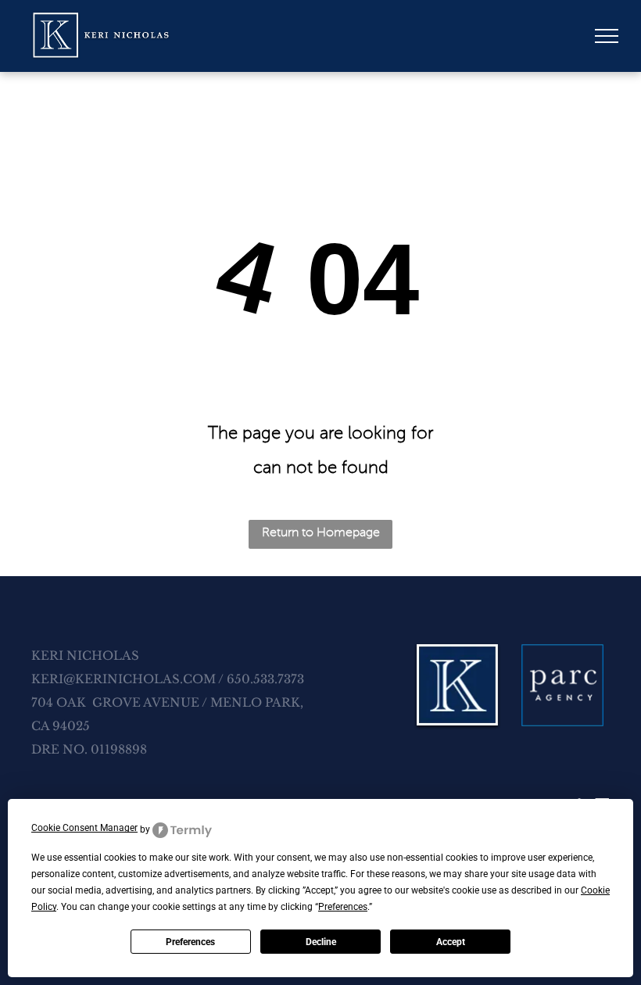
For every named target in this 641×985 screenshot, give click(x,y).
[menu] (606, 36)
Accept (450, 942)
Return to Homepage (321, 532)
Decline (321, 942)
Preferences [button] (342, 906)
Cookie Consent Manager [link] (84, 827)
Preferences (190, 942)
